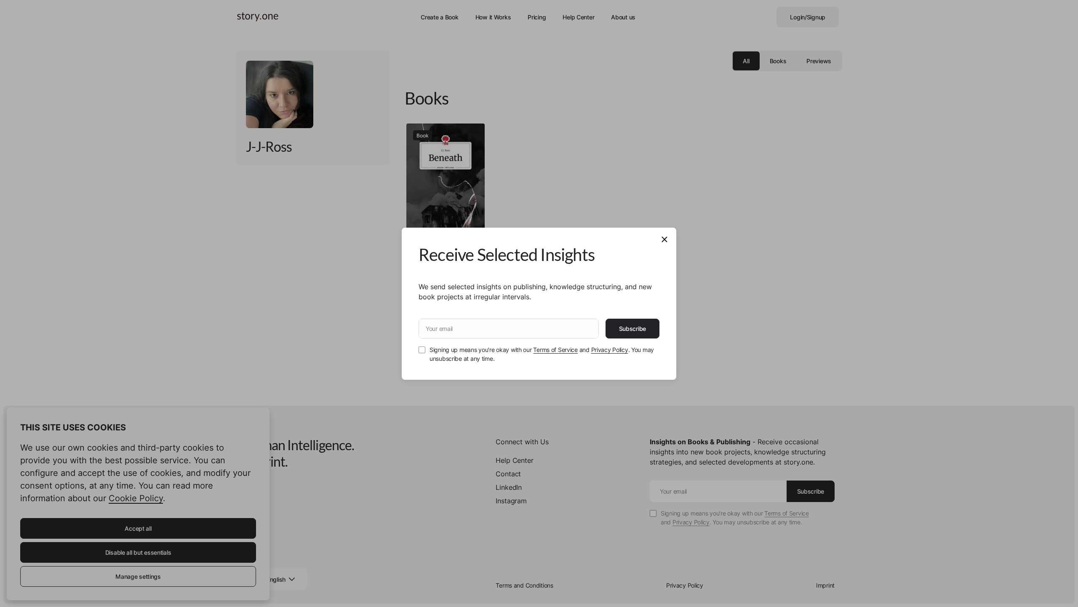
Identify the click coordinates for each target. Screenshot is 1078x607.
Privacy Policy (609, 349)
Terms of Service (555, 349)
